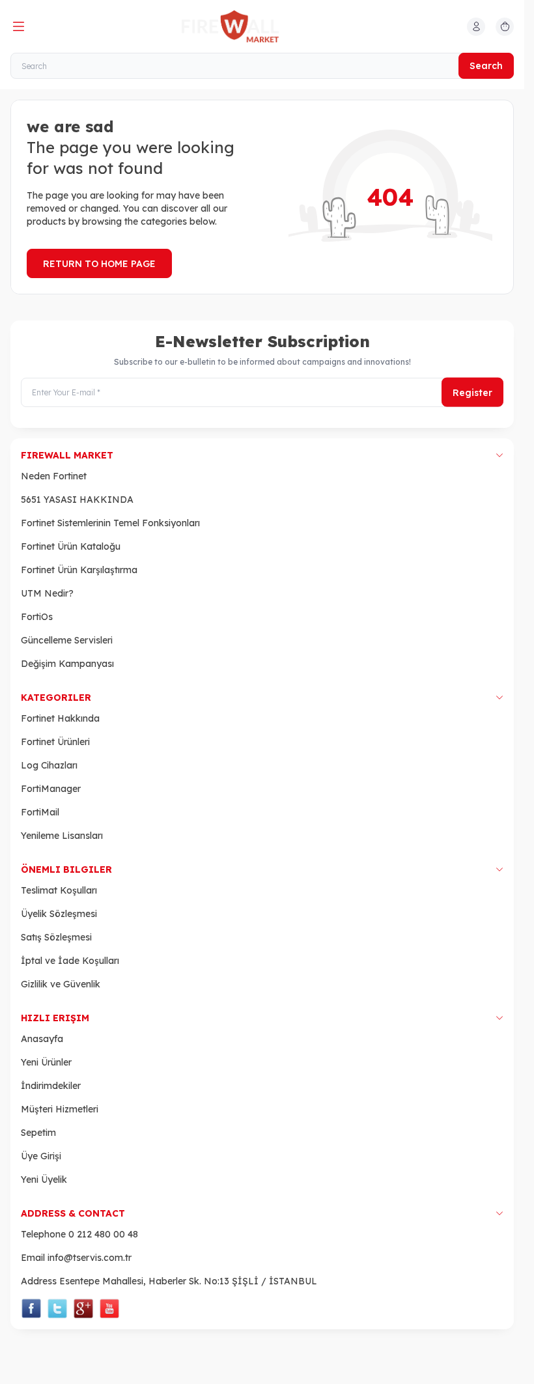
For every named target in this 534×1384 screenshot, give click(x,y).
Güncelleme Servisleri (67, 640)
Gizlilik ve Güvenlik (60, 984)
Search (486, 66)
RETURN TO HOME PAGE (99, 264)
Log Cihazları (49, 765)
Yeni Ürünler (46, 1062)
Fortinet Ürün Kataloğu (70, 546)
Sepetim (38, 1132)
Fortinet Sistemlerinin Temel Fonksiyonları (110, 523)
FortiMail (40, 812)
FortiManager (51, 789)
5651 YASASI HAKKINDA (77, 499)
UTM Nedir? (47, 593)
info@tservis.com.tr (90, 1258)
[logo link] (244, 26)
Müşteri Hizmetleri (59, 1109)
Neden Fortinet (54, 476)
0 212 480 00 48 (103, 1234)
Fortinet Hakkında (60, 718)
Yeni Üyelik (44, 1179)
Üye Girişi (41, 1156)
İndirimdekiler (51, 1086)
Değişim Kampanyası (67, 664)
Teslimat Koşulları (59, 890)
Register (472, 392)
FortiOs (37, 617)
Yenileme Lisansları (62, 835)
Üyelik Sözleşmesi (59, 914)
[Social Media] (31, 1308)
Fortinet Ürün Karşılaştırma (79, 570)
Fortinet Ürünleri (55, 742)
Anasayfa (42, 1039)
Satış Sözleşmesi (56, 937)
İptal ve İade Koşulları (70, 961)
